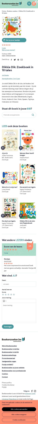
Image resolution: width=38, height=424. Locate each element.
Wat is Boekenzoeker (9, 346)
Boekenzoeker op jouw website (13, 368)
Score (4, 292)
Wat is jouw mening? (8, 50)
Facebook (11, 60)
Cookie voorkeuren (19, 420)
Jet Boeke (5, 75)
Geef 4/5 (11, 294)
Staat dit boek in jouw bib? (33, 115)
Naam (4, 280)
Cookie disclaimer (8, 385)
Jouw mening (6, 298)
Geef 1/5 (3, 294)
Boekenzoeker (11, 3)
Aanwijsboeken (7, 79)
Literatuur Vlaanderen (9, 399)
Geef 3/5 (8, 294)
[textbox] (19, 312)
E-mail (21, 60)
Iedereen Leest (30, 394)
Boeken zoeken (29, 3)
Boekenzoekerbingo (9, 355)
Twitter (14, 60)
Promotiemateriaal (8, 358)
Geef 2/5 (6, 294)
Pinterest (18, 60)
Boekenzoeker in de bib (10, 352)
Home (4, 11)
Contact (5, 377)
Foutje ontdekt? (7, 364)
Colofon (5, 374)
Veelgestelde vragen (9, 361)
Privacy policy (6, 383)
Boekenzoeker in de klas (10, 349)
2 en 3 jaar (16, 79)
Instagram (34, 391)
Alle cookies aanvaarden (19, 409)
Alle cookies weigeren (19, 415)
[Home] (13, 339)
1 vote (4, 48)
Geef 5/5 (14, 294)
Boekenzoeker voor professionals (14, 371)
